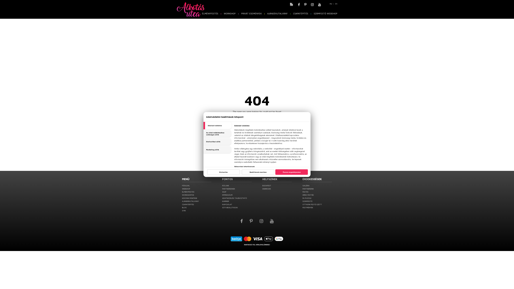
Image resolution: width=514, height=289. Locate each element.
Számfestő (307, 201)
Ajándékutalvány (277, 13)
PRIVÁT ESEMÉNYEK (251, 13)
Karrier (225, 201)
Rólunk (225, 186)
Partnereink (308, 189)
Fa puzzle (307, 198)
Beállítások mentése (258, 172)
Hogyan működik (189, 198)
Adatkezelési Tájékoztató (234, 198)
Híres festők (308, 195)
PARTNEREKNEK (228, 189)
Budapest (266, 186)
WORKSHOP (230, 13)
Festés (305, 192)
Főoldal (186, 186)
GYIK (184, 211)
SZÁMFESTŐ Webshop (325, 13)
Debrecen (266, 189)
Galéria (306, 186)
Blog (184, 207)
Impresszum (227, 195)
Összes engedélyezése (292, 172)
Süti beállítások (230, 207)
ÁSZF (224, 192)
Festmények (308, 207)
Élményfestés (210, 13)
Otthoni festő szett (312, 204)
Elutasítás (223, 172)
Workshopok (188, 195)
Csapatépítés (300, 13)
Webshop (186, 189)
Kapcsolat (227, 204)
